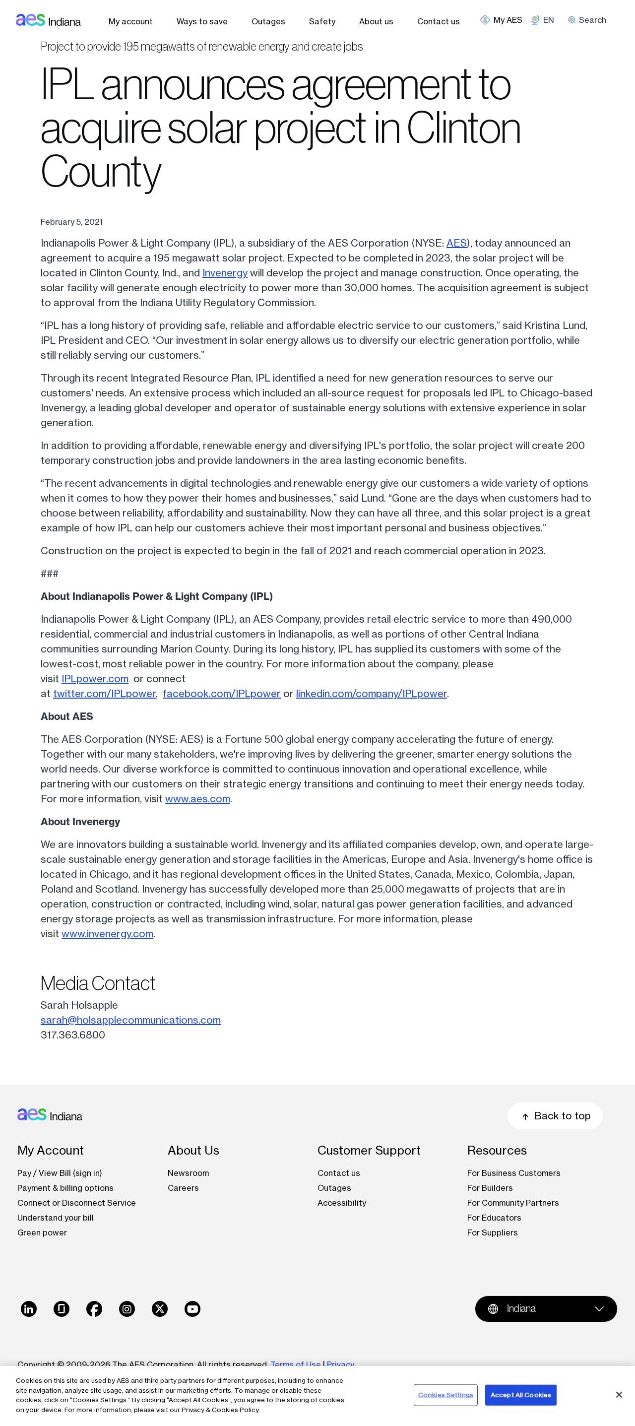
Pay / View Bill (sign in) (59, 1173)
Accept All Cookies (521, 1395)
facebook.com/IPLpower (222, 693)
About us (376, 21)
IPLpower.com (95, 678)
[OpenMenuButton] (505, 20)
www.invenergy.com (107, 933)
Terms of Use (295, 1364)
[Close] (619, 1395)
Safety (322, 21)
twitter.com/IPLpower (104, 693)
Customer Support (369, 1150)
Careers (183, 1188)
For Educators (494, 1218)
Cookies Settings (445, 1395)
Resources (497, 1150)
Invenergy (225, 272)
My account (131, 21)
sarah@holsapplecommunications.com (131, 1020)
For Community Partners (513, 1203)
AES (456, 243)
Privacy (341, 1364)
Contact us (438, 21)
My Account (50, 1150)
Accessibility (342, 1203)
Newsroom (188, 1173)
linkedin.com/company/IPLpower (371, 693)
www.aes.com (197, 798)
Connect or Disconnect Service (76, 1203)
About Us (193, 1150)
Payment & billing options (65, 1188)
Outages (268, 21)
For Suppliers (492, 1232)
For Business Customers (514, 1173)
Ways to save (202, 21)
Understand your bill (55, 1218)
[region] (317, 1396)
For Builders (490, 1188)
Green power (42, 1232)
